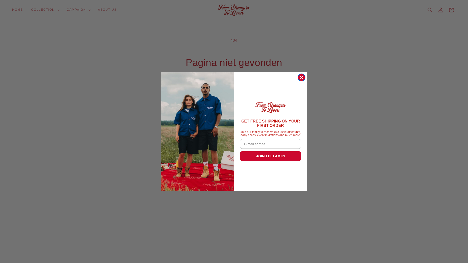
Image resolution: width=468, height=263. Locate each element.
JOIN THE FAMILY (270, 156)
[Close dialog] (301, 77)
